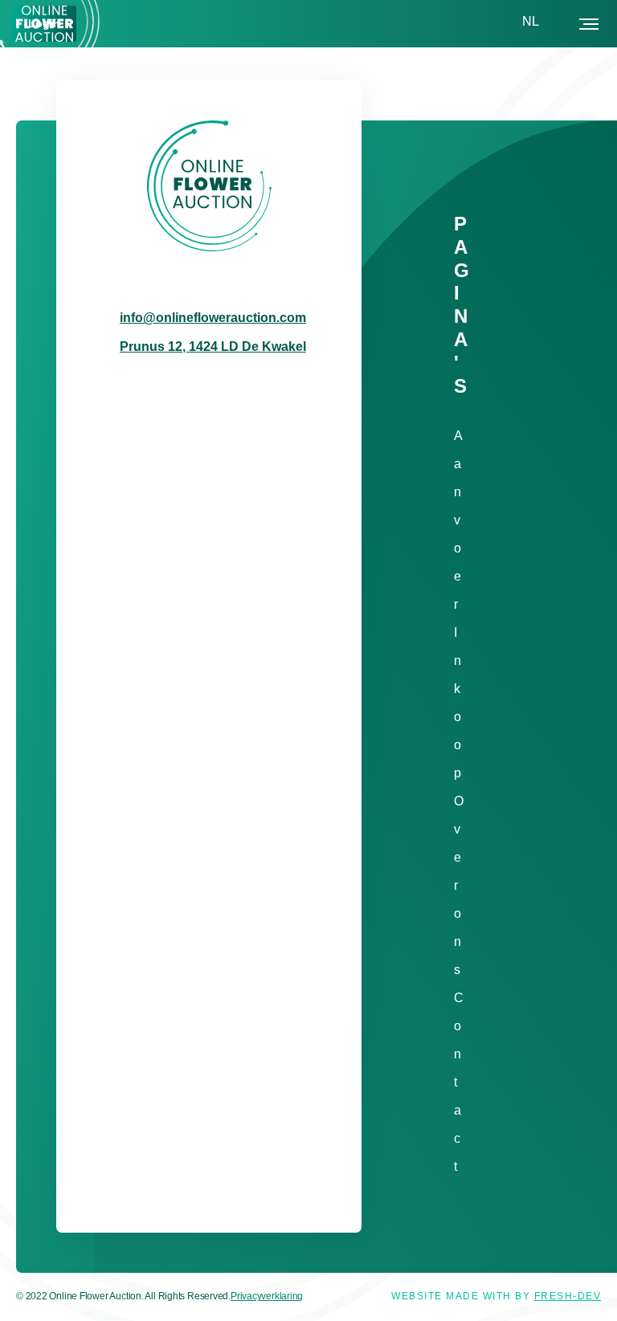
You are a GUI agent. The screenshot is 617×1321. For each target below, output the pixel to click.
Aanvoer (458, 520)
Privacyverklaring (267, 1296)
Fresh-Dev (568, 1296)
